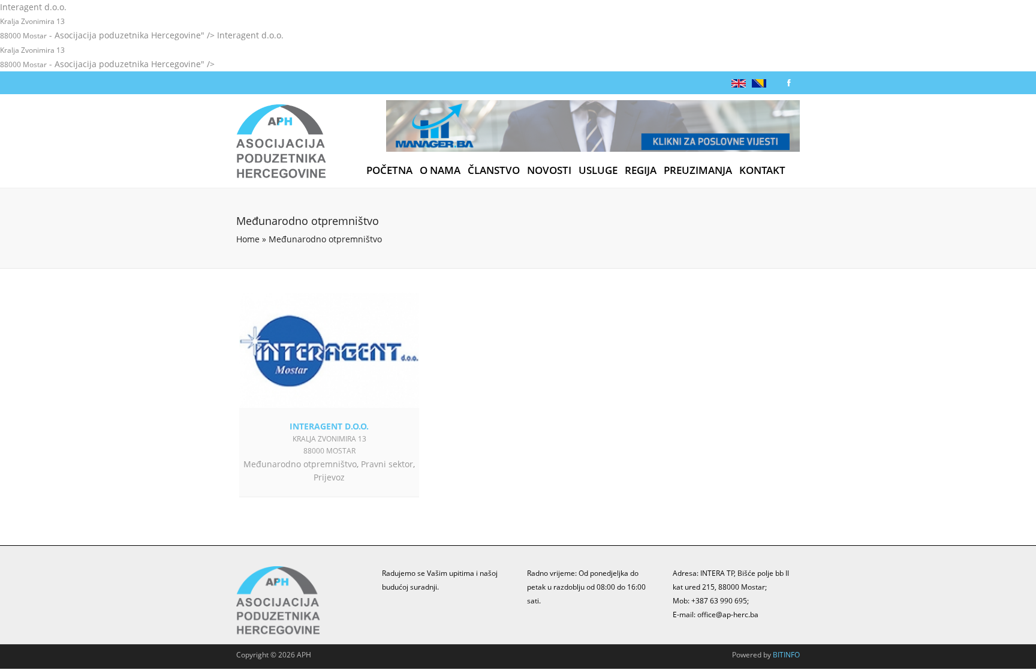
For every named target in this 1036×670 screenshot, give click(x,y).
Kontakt (762, 170)
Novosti (549, 170)
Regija (640, 170)
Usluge (598, 170)
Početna (389, 170)
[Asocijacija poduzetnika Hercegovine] (281, 143)
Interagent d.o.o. (329, 426)
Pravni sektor (387, 464)
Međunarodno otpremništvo (300, 464)
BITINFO (786, 655)
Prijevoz (329, 477)
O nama (440, 170)
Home (248, 239)
